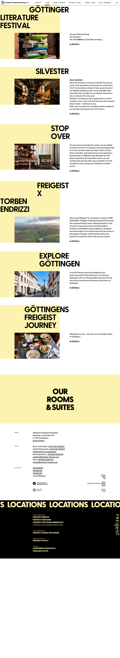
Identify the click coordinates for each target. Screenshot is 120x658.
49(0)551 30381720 (45, 459)
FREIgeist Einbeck (41, 517)
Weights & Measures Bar (83, 90)
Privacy (104, 482)
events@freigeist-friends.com (45, 462)
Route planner (39, 440)
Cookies (104, 485)
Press (104, 477)
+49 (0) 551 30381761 (56, 446)
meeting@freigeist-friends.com (46, 457)
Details (75, 44)
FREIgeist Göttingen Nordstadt (48, 525)
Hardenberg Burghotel (44, 548)
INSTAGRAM (38, 468)
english (104, 490)
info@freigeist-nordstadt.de (44, 451)
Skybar (99, 93)
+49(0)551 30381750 (55, 454)
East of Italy (94, 88)
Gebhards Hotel (40, 551)
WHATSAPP (37, 473)
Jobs (104, 478)
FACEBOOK (37, 470)
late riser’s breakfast (90, 106)
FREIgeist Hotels (40, 540)
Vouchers (103, 475)
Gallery (104, 476)
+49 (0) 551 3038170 (57, 449)
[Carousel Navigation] (17, 357)
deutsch (104, 489)
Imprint (104, 484)
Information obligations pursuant (96, 483)
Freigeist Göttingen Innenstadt (48, 522)
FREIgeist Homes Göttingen (46, 532)
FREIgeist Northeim (42, 519)
